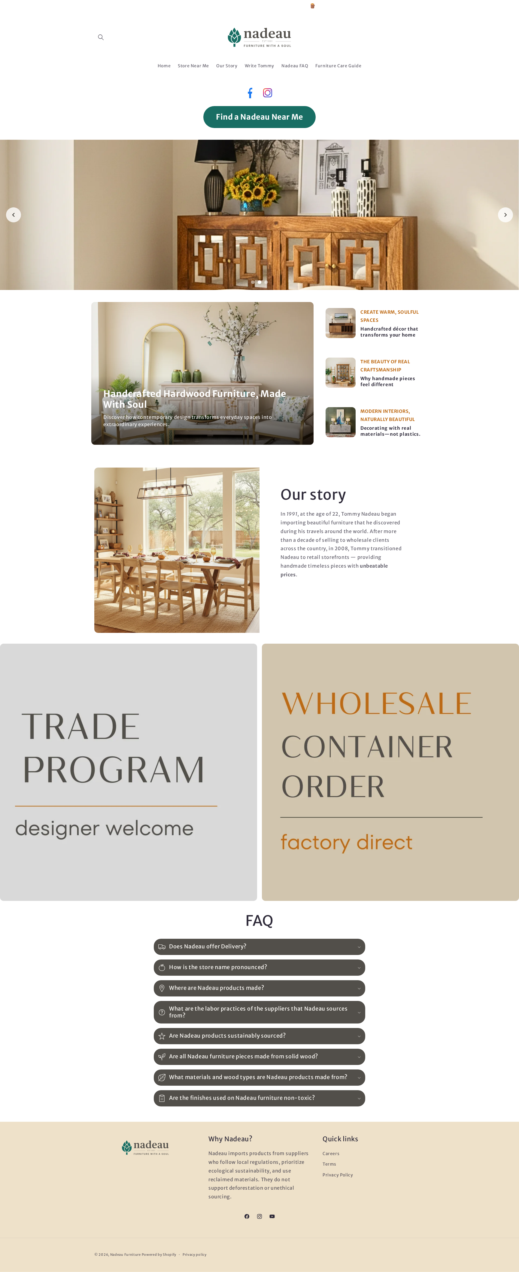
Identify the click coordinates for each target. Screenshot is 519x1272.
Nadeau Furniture (125, 1254)
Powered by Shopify (159, 1254)
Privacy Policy (338, 1175)
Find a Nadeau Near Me (259, 117)
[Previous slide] (13, 214)
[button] (101, 37)
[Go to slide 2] (259, 282)
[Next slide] (505, 214)
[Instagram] (267, 94)
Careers (331, 1153)
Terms (329, 1164)
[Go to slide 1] (253, 282)
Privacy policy (195, 1254)
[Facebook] (249, 94)
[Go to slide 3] (266, 282)
